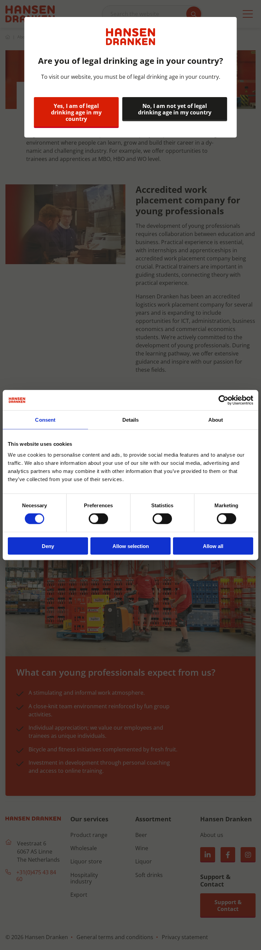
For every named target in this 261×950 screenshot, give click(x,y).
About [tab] (215, 420)
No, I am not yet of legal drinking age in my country (174, 109)
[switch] (98, 518)
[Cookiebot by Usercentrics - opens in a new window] (223, 400)
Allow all (213, 546)
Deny (48, 546)
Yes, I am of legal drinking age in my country (76, 112)
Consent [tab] (45, 420)
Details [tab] (130, 420)
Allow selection (130, 546)
